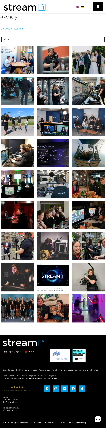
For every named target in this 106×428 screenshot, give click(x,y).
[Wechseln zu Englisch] (77, 7)
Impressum (49, 423)
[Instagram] (56, 388)
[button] (98, 419)
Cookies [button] (37, 423)
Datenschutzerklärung (77, 423)
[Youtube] (64, 388)
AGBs (63, 423)
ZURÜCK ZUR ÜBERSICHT (12, 29)
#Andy (9, 16)
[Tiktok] (82, 388)
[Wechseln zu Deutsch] (83, 7)
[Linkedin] (47, 388)
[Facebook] (73, 388)
